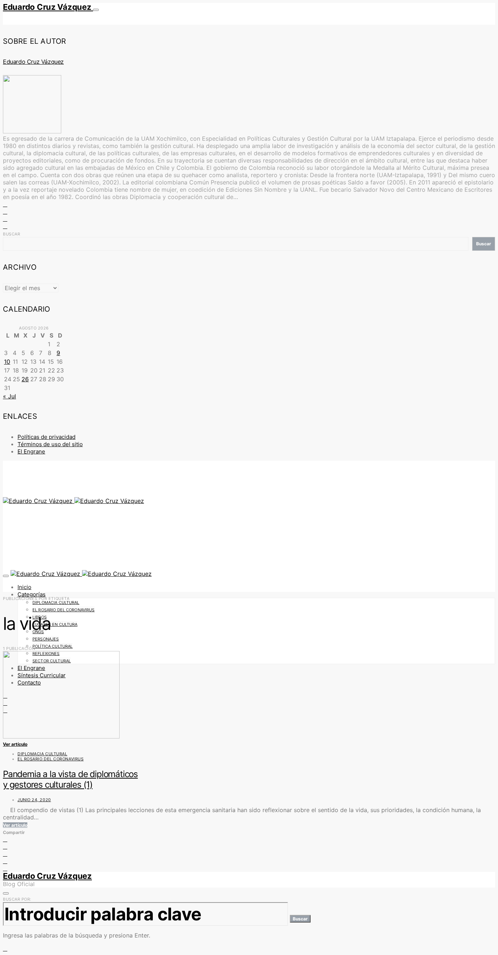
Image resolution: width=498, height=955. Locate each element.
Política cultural (52, 646)
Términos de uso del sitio (50, 444)
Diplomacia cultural (55, 602)
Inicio (24, 587)
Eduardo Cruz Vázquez (48, 7)
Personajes (45, 639)
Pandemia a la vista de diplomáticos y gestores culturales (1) (70, 779)
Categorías (31, 594)
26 (25, 379)
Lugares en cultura (54, 624)
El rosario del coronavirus (63, 609)
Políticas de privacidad (46, 436)
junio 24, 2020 (34, 799)
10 (7, 361)
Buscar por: (17, 899)
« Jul (9, 396)
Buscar (11, 234)
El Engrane (31, 451)
